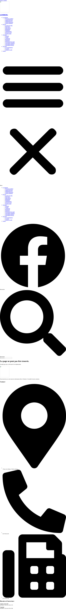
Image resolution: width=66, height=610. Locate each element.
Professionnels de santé (10, 41)
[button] (33, 119)
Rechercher (2, 289)
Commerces (7, 38)
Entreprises (7, 40)
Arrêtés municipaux (9, 22)
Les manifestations (9, 47)
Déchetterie (7, 30)
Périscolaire (7, 26)
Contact (4, 51)
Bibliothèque (7, 29)
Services (4, 24)
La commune (5, 17)
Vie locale (5, 46)
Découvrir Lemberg (9, 18)
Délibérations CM (8, 21)
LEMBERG (4, 15)
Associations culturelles (10, 43)
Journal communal (9, 23)
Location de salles (8, 25)
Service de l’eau (8, 32)
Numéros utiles (8, 33)
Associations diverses (9, 45)
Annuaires (5, 34)
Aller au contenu (3, 0)
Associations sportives (9, 44)
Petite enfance (8, 27)
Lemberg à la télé (8, 49)
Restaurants (7, 39)
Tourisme (7, 36)
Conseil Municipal (9, 19)
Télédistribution (8, 31)
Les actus (7, 48)
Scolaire (6, 37)
